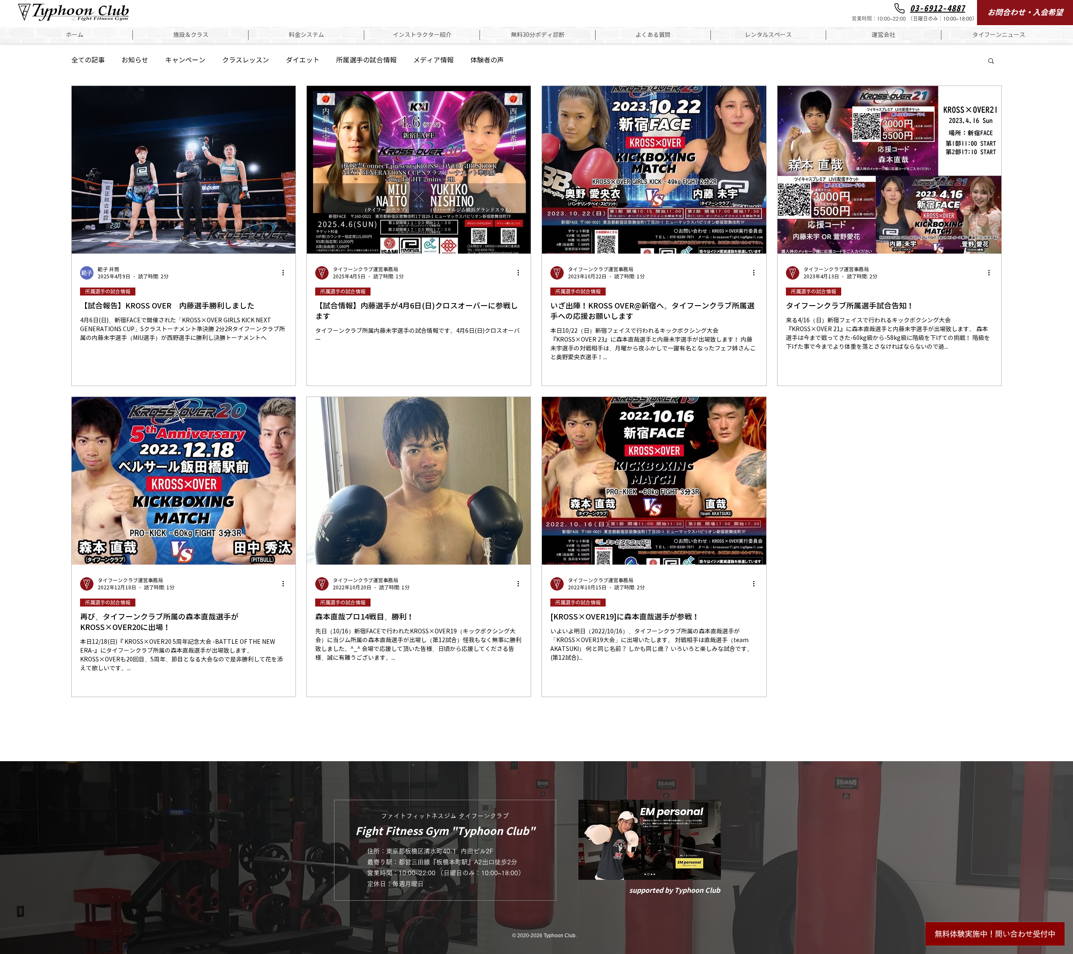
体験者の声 (487, 60)
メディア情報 (433, 60)
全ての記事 (88, 60)
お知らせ (135, 60)
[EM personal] (649, 840)
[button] (190, 35)
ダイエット (302, 60)
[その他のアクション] (286, 273)
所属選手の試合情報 (366, 60)
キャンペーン (185, 60)
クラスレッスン (245, 60)
